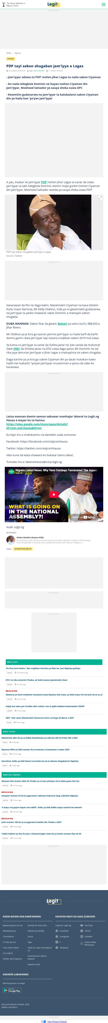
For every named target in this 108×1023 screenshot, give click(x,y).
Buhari (62, 324)
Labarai (9, 673)
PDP (44, 182)
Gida (8, 53)
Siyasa (18, 53)
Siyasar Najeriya (22, 549)
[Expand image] (100, 197)
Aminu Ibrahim (38, 71)
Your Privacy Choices (57, 1021)
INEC (16, 349)
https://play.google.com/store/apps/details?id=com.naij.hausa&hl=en (37, 426)
